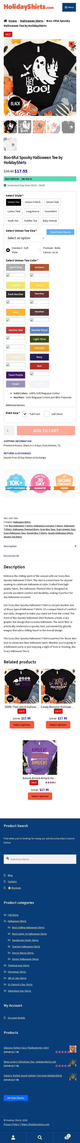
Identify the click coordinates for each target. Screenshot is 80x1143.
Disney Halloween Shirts (25, 959)
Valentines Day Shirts (19, 990)
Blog (10, 875)
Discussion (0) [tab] (11, 555)
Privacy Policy (11, 1124)
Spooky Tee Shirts (13, 536)
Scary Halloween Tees (15, 533)
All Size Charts (15, 1098)
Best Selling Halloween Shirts (28, 927)
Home (13, 21)
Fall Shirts (13, 915)
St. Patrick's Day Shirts (20, 984)
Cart (61, 1134)
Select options (21, 724)
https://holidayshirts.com (35, 1124)
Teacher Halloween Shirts (26, 946)
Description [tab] (10, 546)
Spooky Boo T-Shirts (37, 533)
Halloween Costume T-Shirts (48, 525)
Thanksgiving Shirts (18, 965)
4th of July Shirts (17, 978)
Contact (12, 881)
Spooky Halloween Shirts (60, 533)
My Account (13, 1137)
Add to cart (46, 430)
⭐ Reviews (14, 887)
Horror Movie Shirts (23, 953)
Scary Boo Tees (47, 529)
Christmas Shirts (17, 971)
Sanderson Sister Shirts (25, 940)
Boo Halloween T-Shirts (21, 525)
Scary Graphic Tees (66, 529)
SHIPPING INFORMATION (17, 441)
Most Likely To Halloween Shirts (29, 933)
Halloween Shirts (31, 21)
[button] (71, 44)
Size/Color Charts (60, 232)
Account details (16, 1017)
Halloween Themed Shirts (26, 529)
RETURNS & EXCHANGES (17, 453)
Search (40, 1137)
